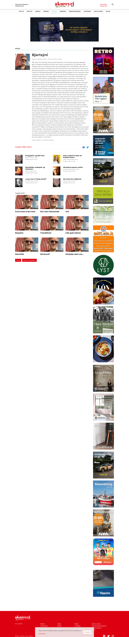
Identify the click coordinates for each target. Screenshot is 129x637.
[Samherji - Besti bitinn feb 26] (64, 29)
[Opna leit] (112, 4)
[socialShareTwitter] (88, 147)
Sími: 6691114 (19, 624)
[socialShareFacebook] (84, 147)
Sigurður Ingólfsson (29, 260)
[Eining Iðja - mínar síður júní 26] (103, 239)
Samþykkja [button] (87, 632)
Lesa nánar (42, 633)
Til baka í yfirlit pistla (23, 147)
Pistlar (18, 260)
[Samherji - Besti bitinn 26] (103, 349)
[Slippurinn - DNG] (103, 583)
